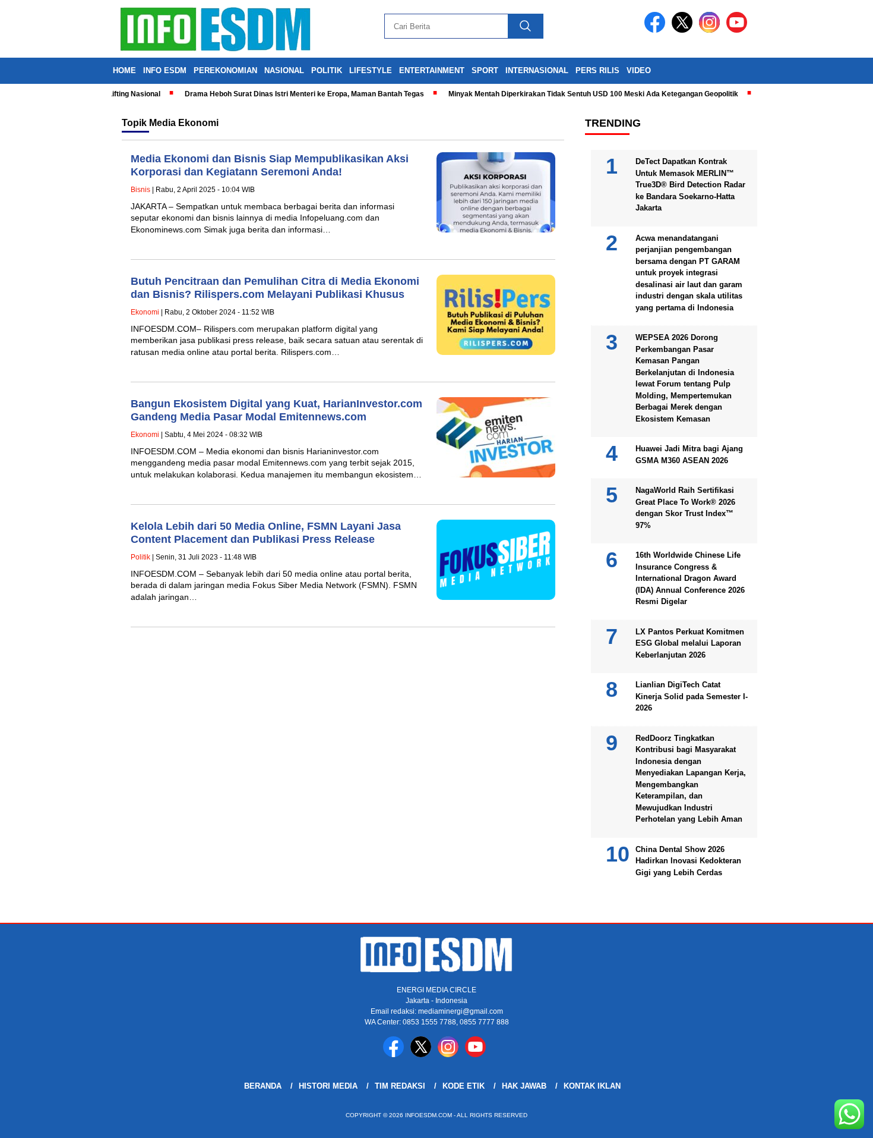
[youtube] (738, 30)
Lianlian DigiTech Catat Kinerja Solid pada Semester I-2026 (691, 696)
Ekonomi (145, 312)
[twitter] (684, 30)
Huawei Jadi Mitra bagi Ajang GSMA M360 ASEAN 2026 (689, 454)
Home (124, 70)
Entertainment (431, 70)
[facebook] (656, 30)
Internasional (536, 70)
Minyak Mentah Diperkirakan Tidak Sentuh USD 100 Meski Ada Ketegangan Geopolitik (575, 94)
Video (639, 70)
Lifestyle (370, 70)
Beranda (262, 1086)
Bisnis (140, 190)
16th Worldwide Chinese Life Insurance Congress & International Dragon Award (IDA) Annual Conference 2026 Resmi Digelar (690, 578)
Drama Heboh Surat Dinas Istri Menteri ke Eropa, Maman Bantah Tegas (286, 94)
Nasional (284, 70)
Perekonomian (225, 70)
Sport (485, 70)
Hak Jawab (524, 1086)
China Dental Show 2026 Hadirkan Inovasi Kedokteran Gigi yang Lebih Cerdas (688, 861)
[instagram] (711, 30)
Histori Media (328, 1086)
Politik (326, 70)
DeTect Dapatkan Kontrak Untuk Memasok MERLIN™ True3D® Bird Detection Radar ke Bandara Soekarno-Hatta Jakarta (690, 184)
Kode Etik (463, 1086)
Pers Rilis (597, 70)
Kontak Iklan (592, 1086)
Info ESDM (164, 70)
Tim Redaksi (400, 1086)
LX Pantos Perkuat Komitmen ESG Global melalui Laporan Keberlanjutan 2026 (689, 643)
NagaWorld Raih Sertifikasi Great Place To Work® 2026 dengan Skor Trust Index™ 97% (685, 508)
